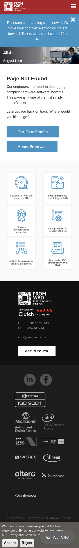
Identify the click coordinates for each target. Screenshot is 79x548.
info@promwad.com (32, 337)
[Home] (15, 6)
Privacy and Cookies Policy (26, 535)
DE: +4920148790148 (33, 323)
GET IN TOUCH (36, 351)
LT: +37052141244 (31, 328)
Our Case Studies (33, 131)
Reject (27, 543)
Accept (10, 543)
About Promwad (32, 146)
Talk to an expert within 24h (44, 34)
